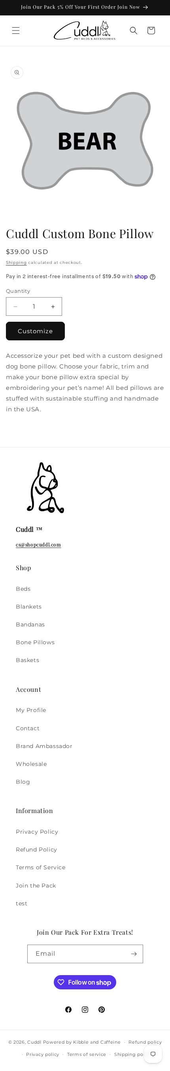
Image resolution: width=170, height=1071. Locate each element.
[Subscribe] (134, 954)
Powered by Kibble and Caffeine (82, 1042)
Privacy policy (42, 1054)
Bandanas (30, 624)
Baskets (27, 660)
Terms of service (86, 1054)
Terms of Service (41, 867)
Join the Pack (36, 885)
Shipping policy (133, 1054)
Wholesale (31, 763)
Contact (28, 728)
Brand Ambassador (44, 746)
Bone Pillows (35, 642)
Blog (23, 781)
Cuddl (34, 1042)
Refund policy (145, 1042)
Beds (23, 588)
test (21, 903)
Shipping (16, 262)
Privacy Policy (37, 831)
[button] (16, 30)
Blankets (29, 606)
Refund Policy (36, 849)
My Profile (31, 710)
